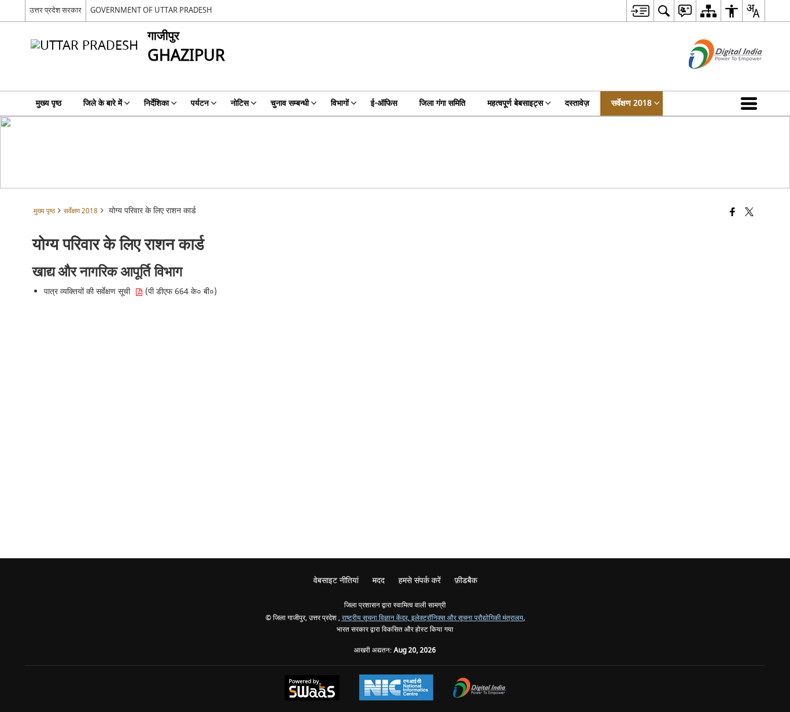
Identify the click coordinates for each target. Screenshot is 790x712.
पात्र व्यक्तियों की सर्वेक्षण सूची (89, 291)
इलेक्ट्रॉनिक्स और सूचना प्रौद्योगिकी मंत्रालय (467, 618)
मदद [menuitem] (378, 580)
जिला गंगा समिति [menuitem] (442, 103)
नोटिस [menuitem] (240, 103)
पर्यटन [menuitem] (200, 103)
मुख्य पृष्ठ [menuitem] (48, 103)
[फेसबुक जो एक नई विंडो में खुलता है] (732, 213)
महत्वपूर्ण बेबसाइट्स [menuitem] (515, 103)
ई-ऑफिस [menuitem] (384, 103)
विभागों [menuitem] (340, 103)
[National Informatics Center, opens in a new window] (396, 689)
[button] (751, 103)
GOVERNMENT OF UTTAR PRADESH (151, 10)
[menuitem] (640, 10)
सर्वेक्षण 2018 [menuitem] (631, 103)
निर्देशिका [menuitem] (156, 103)
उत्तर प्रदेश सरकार (55, 10)
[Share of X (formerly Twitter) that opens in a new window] (749, 213)
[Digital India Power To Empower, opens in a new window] (479, 689)
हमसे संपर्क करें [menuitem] (419, 580)
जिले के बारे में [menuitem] (102, 103)
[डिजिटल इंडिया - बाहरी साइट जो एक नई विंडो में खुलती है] (711, 79)
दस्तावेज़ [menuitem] (577, 103)
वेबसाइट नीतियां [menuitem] (336, 580)
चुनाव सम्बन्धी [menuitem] (290, 103)
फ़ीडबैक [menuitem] (466, 580)
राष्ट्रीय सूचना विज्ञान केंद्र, (376, 618)
